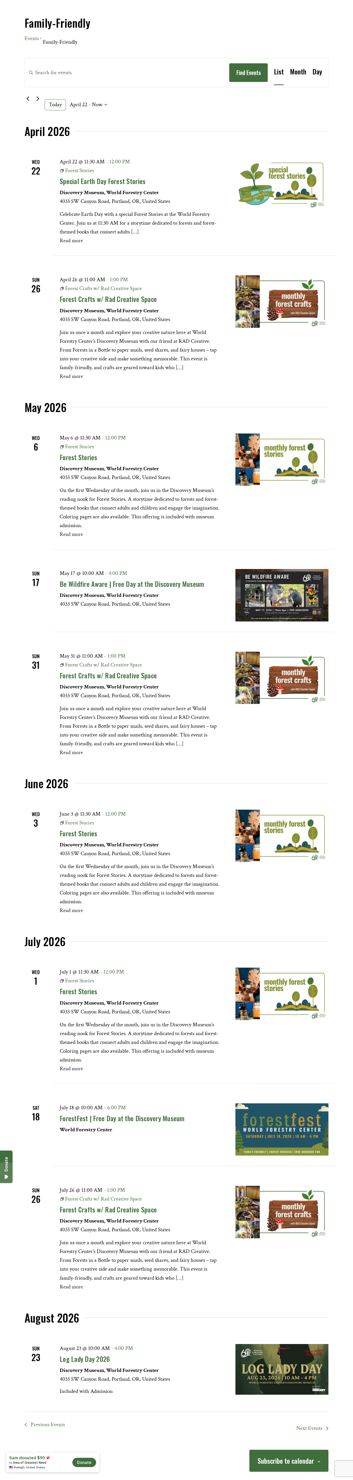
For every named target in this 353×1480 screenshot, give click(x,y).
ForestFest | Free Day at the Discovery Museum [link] (122, 1118)
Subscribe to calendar (286, 1461)
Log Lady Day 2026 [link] (85, 1359)
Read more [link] (71, 240)
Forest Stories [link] (78, 457)
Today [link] (55, 104)
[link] (279, 71)
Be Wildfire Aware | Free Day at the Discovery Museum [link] (132, 584)
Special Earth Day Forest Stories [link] (102, 181)
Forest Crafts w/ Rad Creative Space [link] (108, 299)
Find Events (248, 72)
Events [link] (32, 38)
